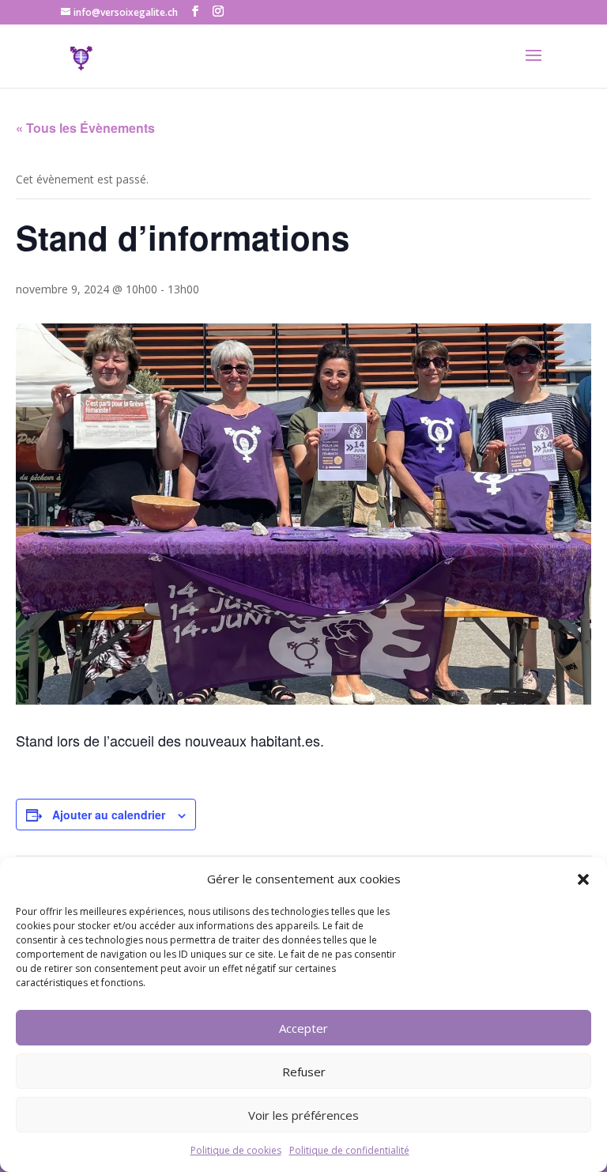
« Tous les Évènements (85, 128)
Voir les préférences (303, 1115)
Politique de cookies (235, 1150)
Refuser (304, 1071)
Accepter (303, 1028)
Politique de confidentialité (349, 1150)
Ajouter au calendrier (108, 814)
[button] (583, 879)
